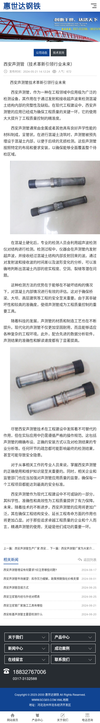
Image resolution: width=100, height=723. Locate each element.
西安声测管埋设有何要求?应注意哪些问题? (50, 570)
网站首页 (12, 720)
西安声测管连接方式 (50, 587)
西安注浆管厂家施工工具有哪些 (50, 605)
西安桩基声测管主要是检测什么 (50, 614)
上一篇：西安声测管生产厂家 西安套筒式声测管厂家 (26, 548)
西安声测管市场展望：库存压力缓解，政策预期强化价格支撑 (50, 578)
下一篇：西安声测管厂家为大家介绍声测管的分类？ (73, 548)
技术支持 (58, 52)
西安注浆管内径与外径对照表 (50, 596)
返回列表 (90, 559)
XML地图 (62, 700)
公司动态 (41, 52)
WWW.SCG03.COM (44, 700)
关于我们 (62, 720)
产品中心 (37, 720)
